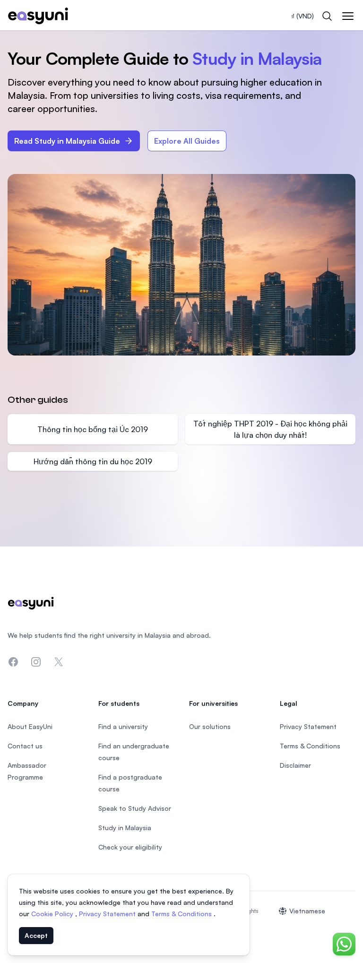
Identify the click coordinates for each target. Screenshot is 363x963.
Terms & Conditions (182, 914)
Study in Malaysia (124, 828)
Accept (36, 935)
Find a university (123, 726)
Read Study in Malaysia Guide (67, 141)
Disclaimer (295, 765)
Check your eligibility (130, 847)
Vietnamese (307, 911)
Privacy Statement (108, 914)
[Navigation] (347, 16)
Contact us (25, 746)
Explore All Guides (187, 141)
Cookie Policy (53, 914)
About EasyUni (30, 726)
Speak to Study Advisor (134, 808)
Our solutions (210, 726)
